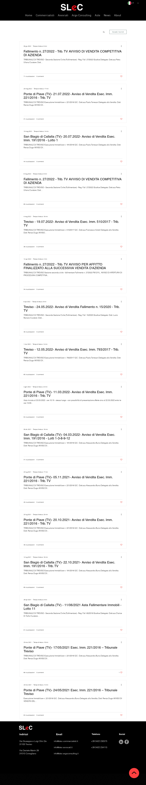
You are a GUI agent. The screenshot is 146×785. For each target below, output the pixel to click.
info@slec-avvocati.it (63, 747)
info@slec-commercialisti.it (66, 741)
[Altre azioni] (122, 46)
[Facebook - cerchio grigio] (126, 742)
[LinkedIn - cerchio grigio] (121, 742)
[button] (104, 32)
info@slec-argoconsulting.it (66, 753)
